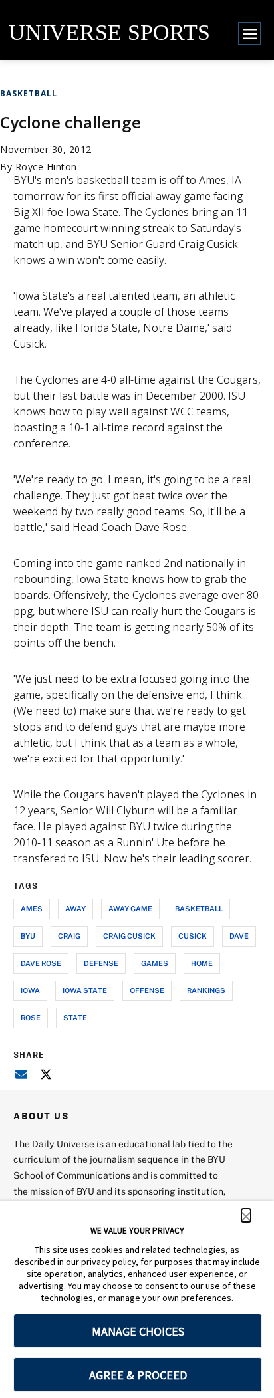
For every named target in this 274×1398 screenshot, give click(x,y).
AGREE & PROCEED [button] (138, 1375)
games (154, 963)
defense (101, 963)
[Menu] (249, 33)
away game (130, 908)
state (75, 1017)
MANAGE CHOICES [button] (138, 1331)
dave (239, 935)
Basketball (28, 93)
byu (28, 935)
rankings (206, 990)
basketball (199, 908)
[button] (246, 1215)
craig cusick (129, 935)
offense (147, 990)
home (202, 963)
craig (69, 935)
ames (32, 908)
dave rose (41, 963)
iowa (30, 990)
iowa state (85, 990)
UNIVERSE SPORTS (109, 32)
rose (31, 1017)
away (75, 908)
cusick (192, 935)
